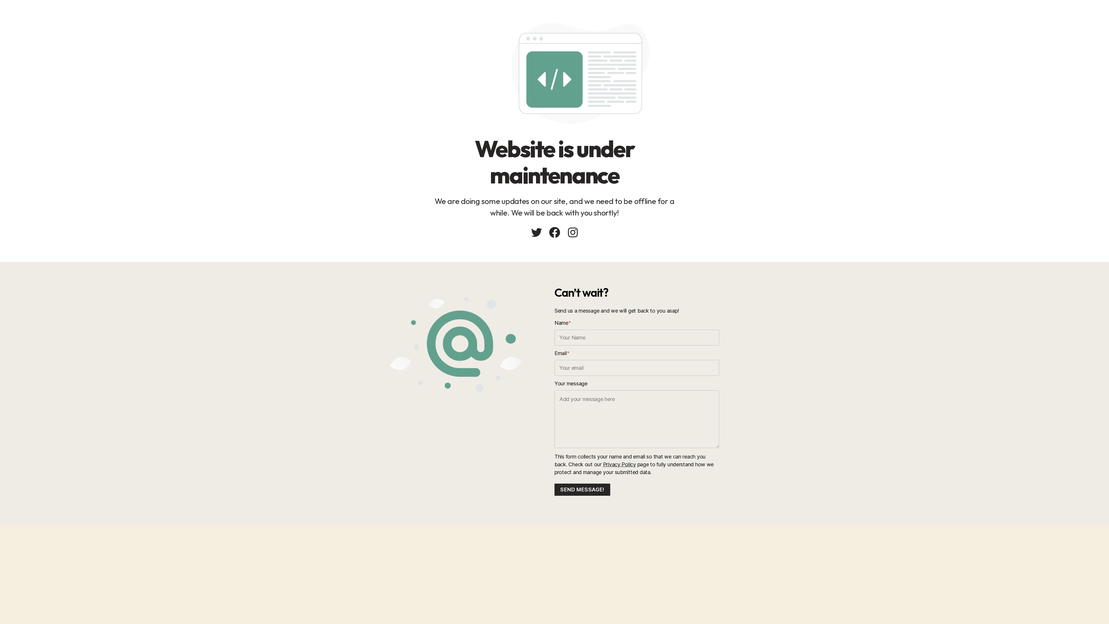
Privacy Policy (619, 464)
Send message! (582, 489)
